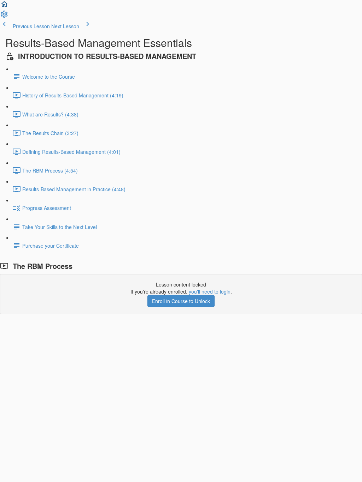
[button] (4, 6)
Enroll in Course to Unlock (181, 301)
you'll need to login (209, 291)
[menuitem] (4, 16)
